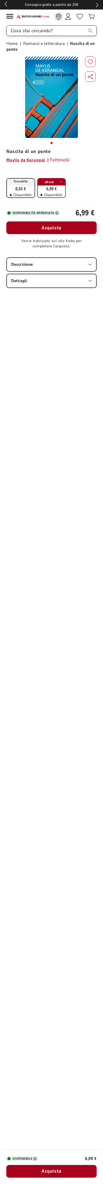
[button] (90, 76)
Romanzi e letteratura (44, 44)
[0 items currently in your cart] (91, 16)
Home (12, 44)
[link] (58, 16)
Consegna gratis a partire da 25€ (51, 4)
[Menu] (11, 17)
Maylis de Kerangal (25, 160)
